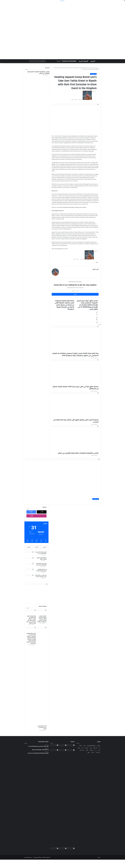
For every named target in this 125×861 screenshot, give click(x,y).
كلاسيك (87, 750)
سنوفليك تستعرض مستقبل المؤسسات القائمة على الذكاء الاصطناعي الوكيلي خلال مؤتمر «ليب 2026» (41, 619)
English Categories (69, 61)
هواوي (89, 752)
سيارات (79, 747)
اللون (90, 747)
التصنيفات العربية (83, 61)
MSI (84, 745)
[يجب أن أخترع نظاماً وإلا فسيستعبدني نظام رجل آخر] (30, 571)
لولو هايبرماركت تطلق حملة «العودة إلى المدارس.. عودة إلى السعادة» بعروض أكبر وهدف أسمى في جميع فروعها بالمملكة (31, 619)
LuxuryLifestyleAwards (91, 745)
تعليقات (28, 547)
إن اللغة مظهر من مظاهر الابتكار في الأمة (41, 558)
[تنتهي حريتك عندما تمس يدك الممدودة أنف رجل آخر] (30, 553)
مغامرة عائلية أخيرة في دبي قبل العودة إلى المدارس (41, 727)
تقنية (82, 747)
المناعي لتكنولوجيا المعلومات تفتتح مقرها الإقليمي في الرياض (38, 72)
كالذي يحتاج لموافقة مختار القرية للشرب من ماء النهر (41, 564)
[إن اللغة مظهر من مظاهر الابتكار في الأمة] (30, 559)
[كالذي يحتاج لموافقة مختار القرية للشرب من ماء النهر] (30, 565)
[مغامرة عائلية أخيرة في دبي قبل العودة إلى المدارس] (41, 676)
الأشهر (44, 547)
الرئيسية (93, 61)
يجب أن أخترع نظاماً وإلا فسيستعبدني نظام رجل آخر (41, 570)
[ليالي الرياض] (62, 29)
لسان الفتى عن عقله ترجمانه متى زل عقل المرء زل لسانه (40, 576)
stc (99, 747)
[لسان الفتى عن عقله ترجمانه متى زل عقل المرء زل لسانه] (30, 577)
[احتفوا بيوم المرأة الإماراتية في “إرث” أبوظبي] (71, 751)
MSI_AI (80, 745)
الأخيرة (36, 547)
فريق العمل (92, 750)
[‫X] (124, 860)
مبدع (25, 857)
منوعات (92, 752)
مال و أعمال (82, 750)
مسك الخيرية (98, 752)
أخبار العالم (95, 747)
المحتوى (86, 747)
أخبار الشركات (93, 73)
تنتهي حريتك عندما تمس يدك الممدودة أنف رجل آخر (40, 552)
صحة (99, 750)
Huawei (98, 745)
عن (95, 750)
